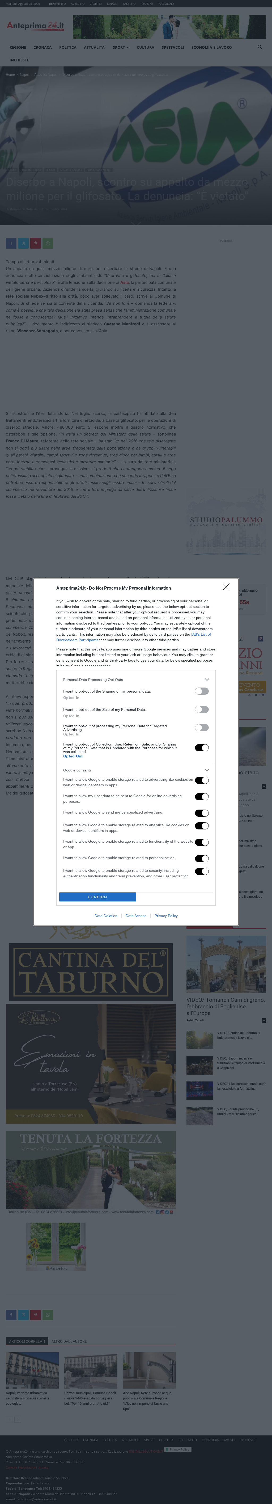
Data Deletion (106, 916)
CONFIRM (98, 897)
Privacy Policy (166, 916)
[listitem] (136, 679)
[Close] (228, 588)
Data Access (136, 916)
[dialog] (136, 752)
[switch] (202, 691)
